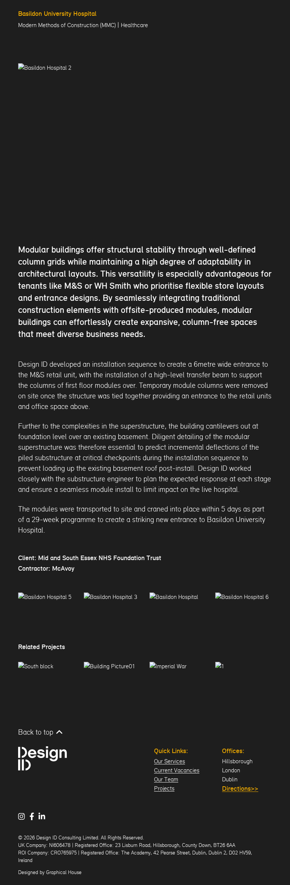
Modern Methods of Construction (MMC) (67, 25)
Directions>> (240, 789)
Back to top (35, 731)
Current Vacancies (176, 770)
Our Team (166, 779)
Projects (164, 788)
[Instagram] (23, 816)
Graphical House (64, 872)
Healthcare (134, 25)
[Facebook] (34, 816)
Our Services (169, 761)
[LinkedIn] (44, 816)
